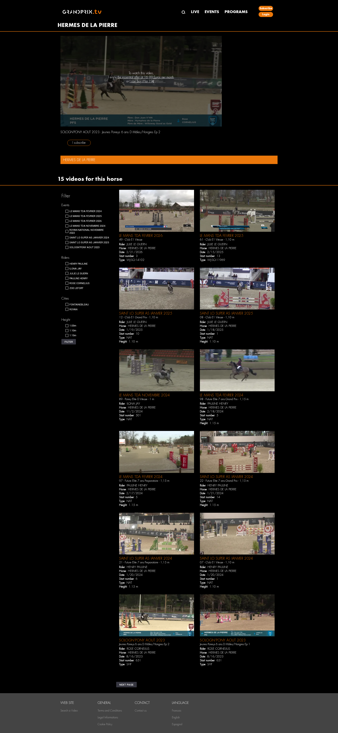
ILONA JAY (133, 404)
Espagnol (177, 724)
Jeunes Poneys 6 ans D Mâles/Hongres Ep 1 (225, 644)
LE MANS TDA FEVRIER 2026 (141, 235)
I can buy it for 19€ (142, 81)
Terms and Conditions (110, 710)
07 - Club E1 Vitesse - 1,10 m (217, 562)
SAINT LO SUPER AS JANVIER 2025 (145, 313)
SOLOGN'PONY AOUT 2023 (142, 640)
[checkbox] (83, 211)
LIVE (195, 11)
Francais (176, 710)
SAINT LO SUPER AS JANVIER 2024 (226, 476)
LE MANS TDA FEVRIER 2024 (221, 395)
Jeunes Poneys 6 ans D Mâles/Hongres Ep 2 (144, 644)
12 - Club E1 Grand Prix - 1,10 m (138, 317)
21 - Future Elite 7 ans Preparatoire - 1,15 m (144, 562)
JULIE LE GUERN (137, 244)
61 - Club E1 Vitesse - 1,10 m (217, 239)
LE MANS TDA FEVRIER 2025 (221, 235)
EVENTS (212, 11)
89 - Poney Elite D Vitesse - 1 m (136, 399)
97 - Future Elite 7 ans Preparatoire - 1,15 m (144, 480)
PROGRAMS (236, 11)
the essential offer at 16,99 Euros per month (146, 77)
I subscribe (79, 143)
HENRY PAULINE (218, 485)
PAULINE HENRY (218, 404)
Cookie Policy (105, 724)
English (176, 717)
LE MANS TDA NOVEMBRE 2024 (144, 395)
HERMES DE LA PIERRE (142, 248)
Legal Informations (108, 717)
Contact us (141, 710)
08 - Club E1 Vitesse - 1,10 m (217, 317)
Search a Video (69, 710)
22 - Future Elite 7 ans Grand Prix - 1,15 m (224, 480)
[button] (68, 341)
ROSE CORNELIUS (138, 649)
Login (265, 14)
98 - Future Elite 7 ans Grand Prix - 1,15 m (224, 399)
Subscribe (266, 8)
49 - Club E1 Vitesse (130, 239)
